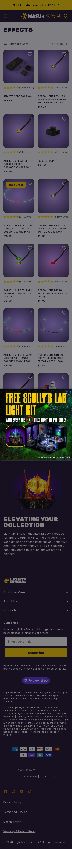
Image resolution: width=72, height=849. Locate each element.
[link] (36, 425)
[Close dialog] (68, 392)
